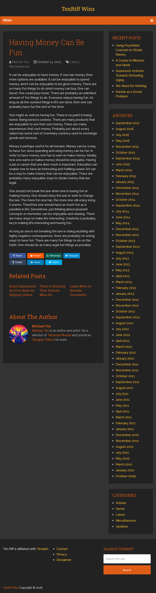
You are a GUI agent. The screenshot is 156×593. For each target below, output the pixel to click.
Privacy (62, 554)
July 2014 (122, 211)
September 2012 (128, 317)
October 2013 (125, 241)
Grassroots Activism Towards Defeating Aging (130, 75)
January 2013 (125, 294)
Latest (74, 62)
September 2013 (128, 246)
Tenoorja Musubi (59, 335)
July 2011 (122, 394)
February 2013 (126, 288)
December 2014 (127, 188)
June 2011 (123, 399)
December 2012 (127, 299)
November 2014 (127, 194)
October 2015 (125, 152)
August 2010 (125, 447)
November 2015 (127, 146)
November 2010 (127, 441)
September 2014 (128, 205)
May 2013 (122, 270)
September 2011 (127, 382)
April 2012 (123, 341)
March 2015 (124, 170)
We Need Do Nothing (131, 86)
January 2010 (125, 470)
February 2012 (126, 352)
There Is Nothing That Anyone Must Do (52, 290)
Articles (121, 503)
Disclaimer (64, 560)
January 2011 (125, 429)
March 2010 (124, 464)
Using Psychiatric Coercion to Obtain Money (129, 50)
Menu (7, 20)
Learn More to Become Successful (80, 290)
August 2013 (124, 252)
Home (120, 509)
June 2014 (123, 217)
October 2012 (125, 311)
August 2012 (124, 323)
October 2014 (125, 199)
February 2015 (126, 176)
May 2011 (122, 405)
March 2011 (124, 417)
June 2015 (123, 164)
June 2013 (123, 264)
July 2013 (122, 258)
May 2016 (123, 141)
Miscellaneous (19, 66)
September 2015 (128, 158)
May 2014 (123, 223)
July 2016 (122, 135)
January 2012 (125, 358)
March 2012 (124, 347)
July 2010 (122, 452)
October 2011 (125, 376)
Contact (62, 549)
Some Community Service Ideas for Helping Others (23, 290)
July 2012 (122, 329)
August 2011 (124, 388)
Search (127, 570)
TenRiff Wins (78, 8)
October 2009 (126, 476)
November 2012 (127, 305)
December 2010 (127, 435)
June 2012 (123, 335)
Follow (49, 339)
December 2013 (127, 229)
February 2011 (126, 423)
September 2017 (128, 123)
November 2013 (127, 235)
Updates (122, 526)
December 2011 (127, 364)
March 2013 (124, 282)
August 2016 (125, 129)
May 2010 (123, 458)
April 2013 (123, 276)
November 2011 (127, 370)
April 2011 (122, 411)
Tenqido (38, 339)
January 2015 (125, 182)
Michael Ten (20, 62)
